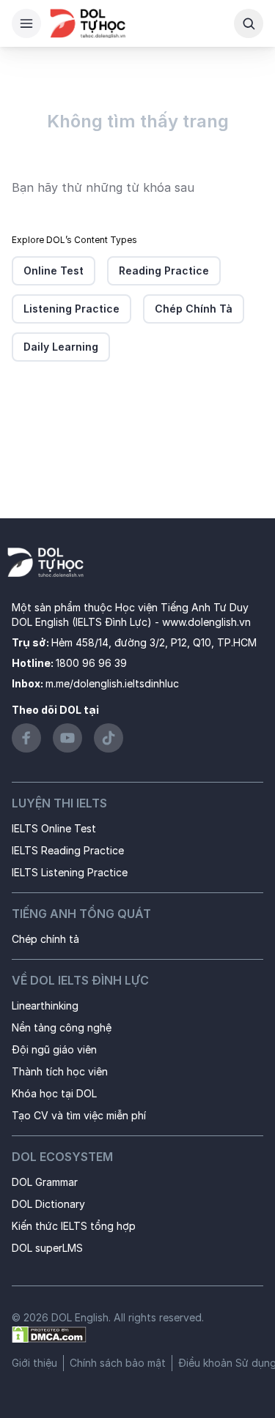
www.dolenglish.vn (206, 622)
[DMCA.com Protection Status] (49, 1333)
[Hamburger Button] (26, 23)
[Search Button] (248, 23)
